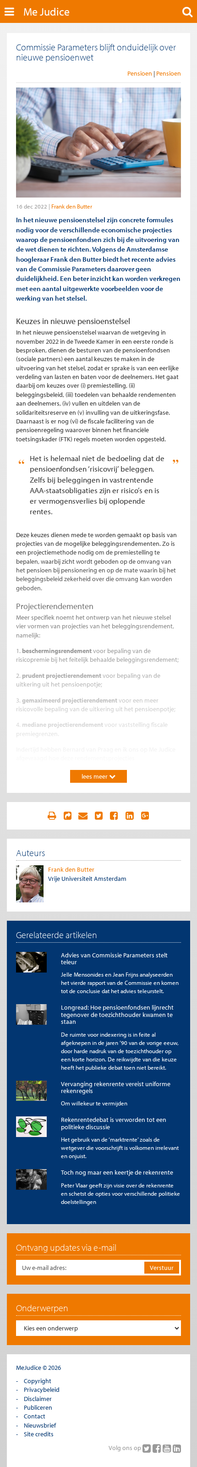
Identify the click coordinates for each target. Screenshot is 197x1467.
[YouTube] (168, 1448)
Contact (34, 1416)
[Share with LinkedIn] (130, 815)
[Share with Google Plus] (145, 815)
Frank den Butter (71, 206)
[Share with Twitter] (98, 815)
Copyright (37, 1381)
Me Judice (46, 11)
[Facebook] (158, 1448)
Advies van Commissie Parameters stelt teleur (114, 958)
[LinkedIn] (177, 1448)
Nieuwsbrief (40, 1425)
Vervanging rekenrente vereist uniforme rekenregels (115, 1087)
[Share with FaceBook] (114, 815)
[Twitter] (147, 1448)
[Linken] (67, 815)
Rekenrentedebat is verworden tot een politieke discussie (113, 1123)
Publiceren (38, 1407)
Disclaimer (38, 1399)
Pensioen (139, 73)
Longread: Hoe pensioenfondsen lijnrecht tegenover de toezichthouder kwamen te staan (117, 1014)
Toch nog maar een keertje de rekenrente (117, 1172)
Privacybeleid (42, 1389)
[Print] (52, 815)
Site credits (39, 1434)
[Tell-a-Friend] (83, 815)
